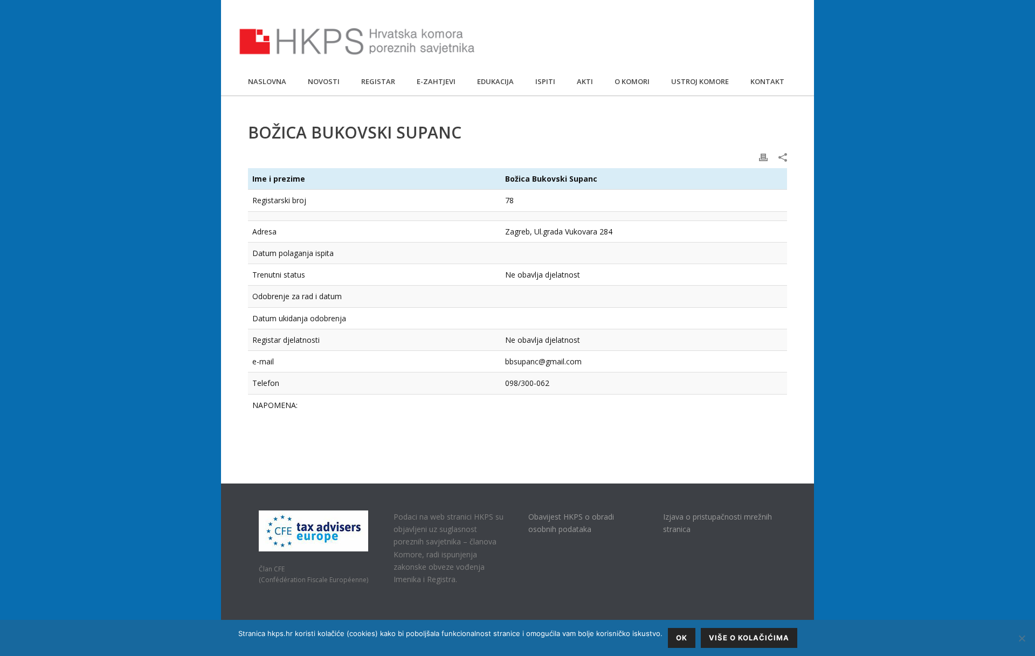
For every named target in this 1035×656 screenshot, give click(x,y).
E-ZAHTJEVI (436, 81)
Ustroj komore (700, 81)
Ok (681, 637)
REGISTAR (378, 81)
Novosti (324, 81)
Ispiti (545, 81)
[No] (1021, 638)
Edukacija (495, 81)
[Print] (763, 156)
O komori (632, 81)
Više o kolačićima (749, 637)
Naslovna (267, 81)
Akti (585, 81)
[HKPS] (357, 43)
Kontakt (767, 81)
